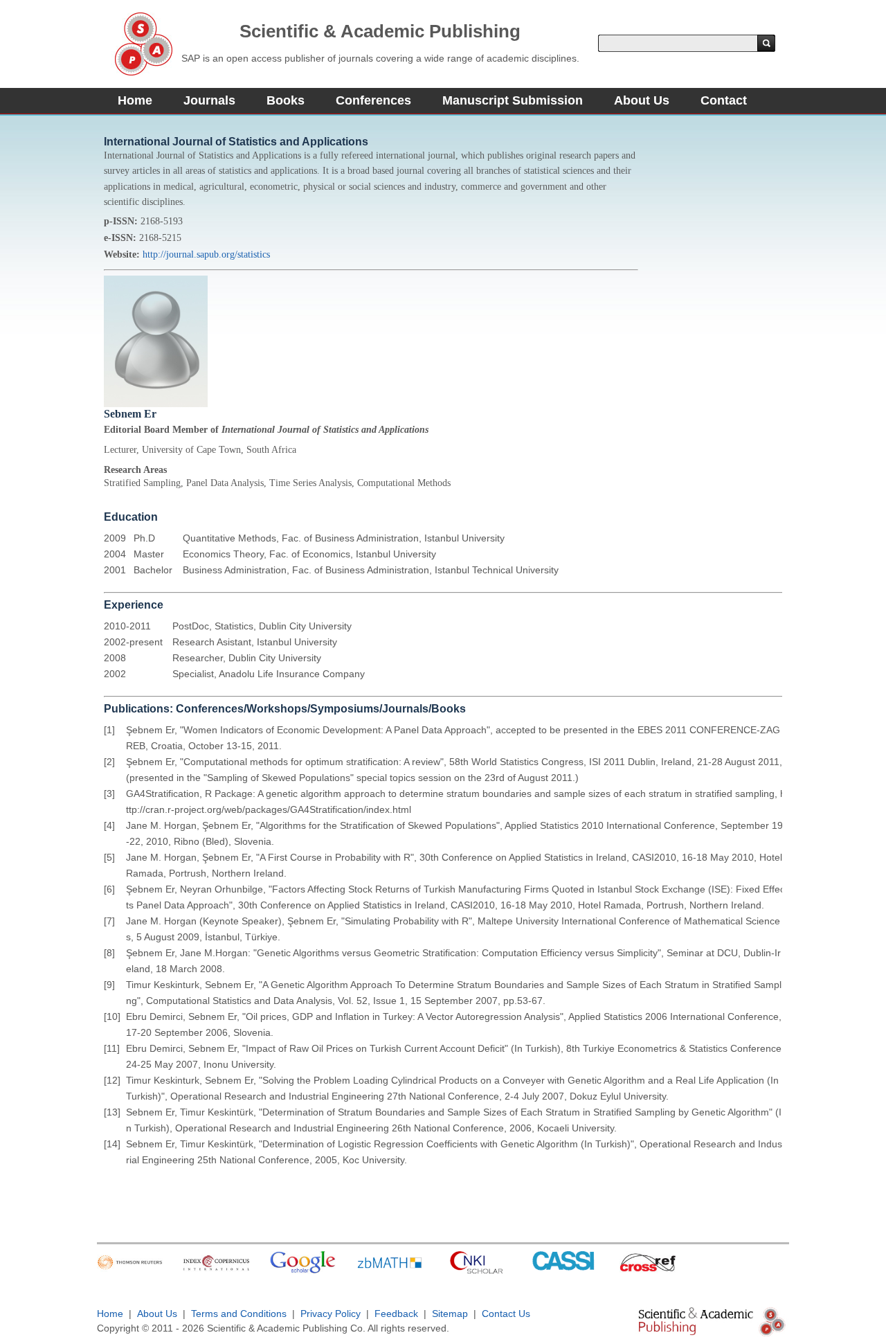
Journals (209, 100)
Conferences (373, 100)
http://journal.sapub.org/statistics (206, 254)
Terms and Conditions (239, 1313)
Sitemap (450, 1313)
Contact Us (506, 1313)
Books (285, 100)
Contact (723, 100)
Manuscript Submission (512, 100)
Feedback (396, 1313)
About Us (641, 100)
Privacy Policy (330, 1313)
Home (135, 100)
